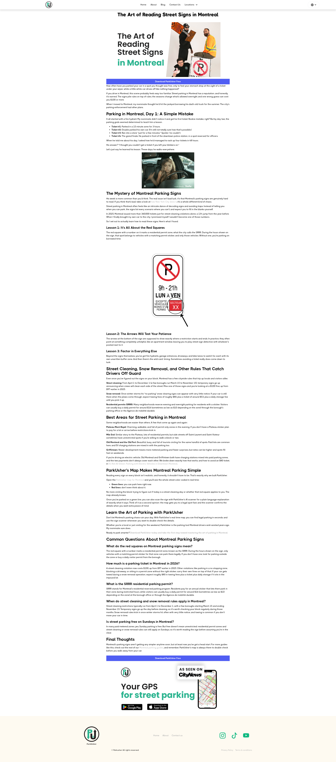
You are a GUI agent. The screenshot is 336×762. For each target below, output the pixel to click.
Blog (163, 4)
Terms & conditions (243, 750)
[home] (49, 4)
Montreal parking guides (151, 647)
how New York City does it (164, 201)
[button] (190, 4)
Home (143, 4)
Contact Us (174, 4)
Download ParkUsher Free (168, 81)
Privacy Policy (227, 750)
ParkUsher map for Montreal (130, 480)
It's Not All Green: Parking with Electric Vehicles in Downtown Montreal (143, 463)
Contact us (177, 735)
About (154, 4)
